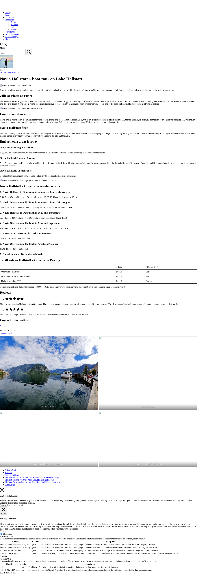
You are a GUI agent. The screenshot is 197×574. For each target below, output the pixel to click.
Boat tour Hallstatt (49, 407)
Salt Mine (9, 17)
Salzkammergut (11, 36)
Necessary (7, 534)
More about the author (9, 72)
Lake (7, 15)
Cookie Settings (12, 475)
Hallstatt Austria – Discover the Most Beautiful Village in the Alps (33, 482)
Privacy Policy (11, 470)
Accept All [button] (18, 505)
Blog (7, 39)
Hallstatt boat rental (148, 407)
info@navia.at (6, 333)
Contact (8, 472)
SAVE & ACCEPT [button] (8, 573)
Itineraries (9, 20)
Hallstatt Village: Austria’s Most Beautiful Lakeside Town (29, 480)
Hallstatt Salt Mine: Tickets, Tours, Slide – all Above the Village (32, 477)
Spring (13, 22)
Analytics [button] (4, 556)
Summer (14, 24)
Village (8, 12)
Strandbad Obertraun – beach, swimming (49, 464)
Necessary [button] (4, 531)
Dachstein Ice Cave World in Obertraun (148, 464)
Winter (13, 29)
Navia (2, 326)
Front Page (10, 484)
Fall (12, 27)
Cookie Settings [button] (6, 505)
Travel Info (10, 32)
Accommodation (12, 34)
